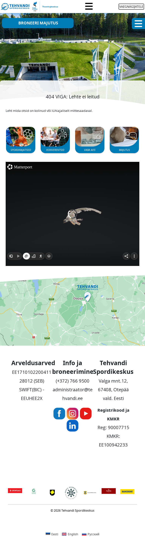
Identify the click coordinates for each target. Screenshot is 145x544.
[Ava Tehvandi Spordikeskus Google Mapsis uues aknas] (72, 310)
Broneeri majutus (38, 23)
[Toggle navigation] (89, 7)
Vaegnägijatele (131, 7)
